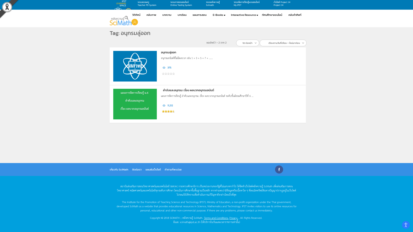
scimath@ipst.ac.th (190, 222)
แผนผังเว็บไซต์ (153, 169)
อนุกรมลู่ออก (168, 52)
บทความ (166, 15)
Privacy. (233, 218)
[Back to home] (120, 20)
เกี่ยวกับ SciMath (119, 169)
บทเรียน (182, 15)
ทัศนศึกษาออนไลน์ (272, 15)
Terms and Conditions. (216, 218)
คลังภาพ (151, 15)
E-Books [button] (218, 15)
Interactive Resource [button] (243, 15)
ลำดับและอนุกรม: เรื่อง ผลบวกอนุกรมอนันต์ (188, 90)
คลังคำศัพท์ (294, 15)
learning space (122, 3)
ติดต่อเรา (137, 169)
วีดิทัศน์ (136, 15)
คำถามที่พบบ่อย (173, 169)
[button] (134, 22)
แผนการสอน (199, 15)
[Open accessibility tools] (406, 225)
